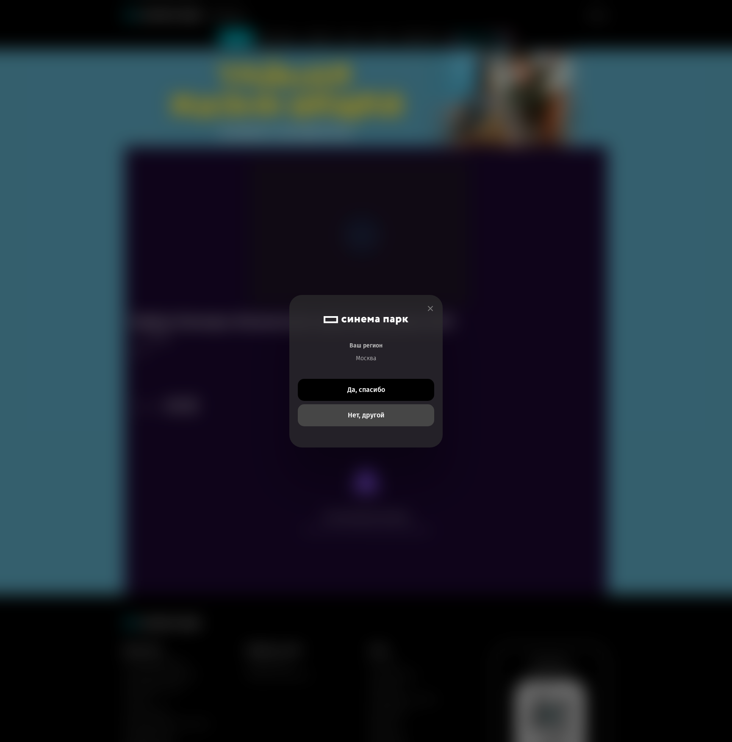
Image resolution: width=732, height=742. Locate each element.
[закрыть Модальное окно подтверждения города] (430, 309)
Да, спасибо (366, 390)
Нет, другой (366, 415)
